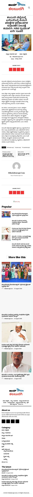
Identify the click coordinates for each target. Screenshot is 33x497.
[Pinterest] (18, 69)
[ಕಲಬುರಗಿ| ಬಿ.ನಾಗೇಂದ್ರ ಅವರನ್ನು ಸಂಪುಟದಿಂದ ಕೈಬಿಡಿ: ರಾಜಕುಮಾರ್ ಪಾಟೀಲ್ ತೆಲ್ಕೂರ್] (6, 222)
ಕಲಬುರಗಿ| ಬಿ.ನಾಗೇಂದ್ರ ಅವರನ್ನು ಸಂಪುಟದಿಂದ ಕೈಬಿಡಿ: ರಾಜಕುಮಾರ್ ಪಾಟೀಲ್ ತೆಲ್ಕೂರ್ (19, 222)
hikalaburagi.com (17, 56)
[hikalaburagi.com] (16, 166)
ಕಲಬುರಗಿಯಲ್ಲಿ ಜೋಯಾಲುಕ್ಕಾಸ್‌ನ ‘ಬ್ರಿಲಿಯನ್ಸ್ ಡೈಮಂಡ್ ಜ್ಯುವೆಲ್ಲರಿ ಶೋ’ (20, 214)
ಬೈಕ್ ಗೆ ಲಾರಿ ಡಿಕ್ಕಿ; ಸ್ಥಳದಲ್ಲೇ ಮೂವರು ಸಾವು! (23, 154)
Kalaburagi (18, 147)
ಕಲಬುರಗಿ (3, 473)
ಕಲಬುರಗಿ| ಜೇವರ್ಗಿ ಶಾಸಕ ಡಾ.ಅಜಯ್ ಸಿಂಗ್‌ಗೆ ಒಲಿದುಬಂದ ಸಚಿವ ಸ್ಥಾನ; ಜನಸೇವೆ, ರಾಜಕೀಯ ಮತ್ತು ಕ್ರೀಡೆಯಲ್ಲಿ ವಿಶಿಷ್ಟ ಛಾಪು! (21, 245)
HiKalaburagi (10, 147)
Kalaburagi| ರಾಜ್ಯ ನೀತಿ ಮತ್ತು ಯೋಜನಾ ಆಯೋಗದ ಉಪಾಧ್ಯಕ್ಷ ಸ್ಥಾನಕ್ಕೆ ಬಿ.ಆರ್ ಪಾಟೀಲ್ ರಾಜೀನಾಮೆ (21, 230)
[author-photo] (3, 288)
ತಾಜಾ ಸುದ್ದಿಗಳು (23, 54)
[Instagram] (8, 421)
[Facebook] (10, 69)
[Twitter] (14, 69)
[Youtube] (17, 421)
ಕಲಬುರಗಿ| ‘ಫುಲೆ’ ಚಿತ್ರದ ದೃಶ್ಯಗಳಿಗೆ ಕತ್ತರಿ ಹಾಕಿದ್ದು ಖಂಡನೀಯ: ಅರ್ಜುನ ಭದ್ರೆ (8, 155)
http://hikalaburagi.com (16, 175)
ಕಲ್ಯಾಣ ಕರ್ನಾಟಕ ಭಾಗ (11, 54)
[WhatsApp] (22, 69)
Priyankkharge (26, 147)
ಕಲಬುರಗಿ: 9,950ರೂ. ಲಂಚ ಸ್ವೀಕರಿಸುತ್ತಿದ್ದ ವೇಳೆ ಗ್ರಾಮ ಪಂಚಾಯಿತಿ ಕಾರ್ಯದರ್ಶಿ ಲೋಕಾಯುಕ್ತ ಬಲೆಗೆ (21, 237)
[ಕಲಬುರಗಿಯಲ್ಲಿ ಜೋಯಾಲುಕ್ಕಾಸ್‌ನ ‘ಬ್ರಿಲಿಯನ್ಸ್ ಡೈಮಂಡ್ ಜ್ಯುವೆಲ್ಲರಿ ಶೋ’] (6, 214)
